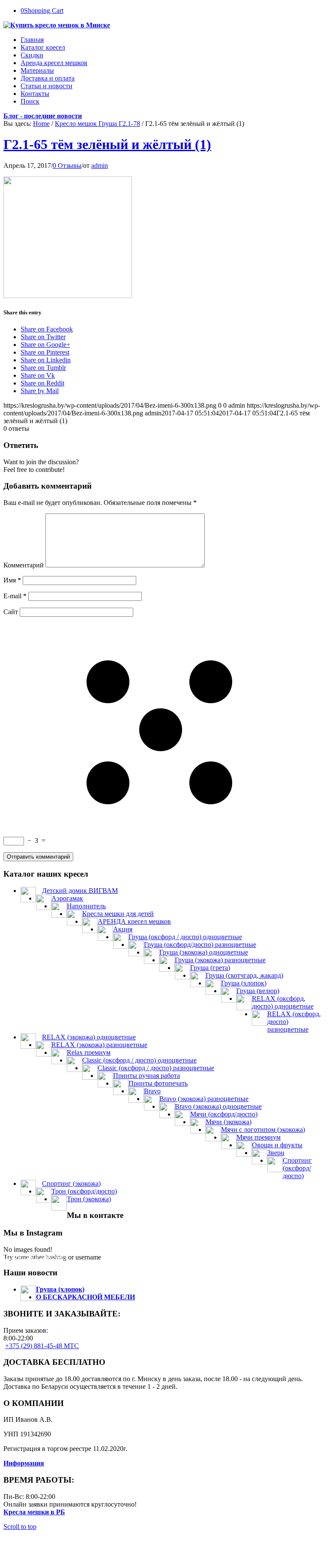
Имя (12, 580)
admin (99, 165)
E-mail (15, 596)
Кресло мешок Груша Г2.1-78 (97, 123)
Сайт (10, 611)
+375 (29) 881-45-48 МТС (42, 1345)
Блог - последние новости (42, 115)
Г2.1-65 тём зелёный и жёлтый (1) (107, 144)
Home (41, 123)
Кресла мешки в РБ (34, 1512)
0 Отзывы (67, 165)
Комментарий (23, 565)
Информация (23, 1463)
